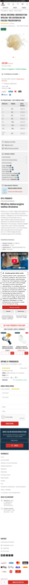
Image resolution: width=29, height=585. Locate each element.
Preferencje (21, 311)
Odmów (8, 311)
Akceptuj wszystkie (15, 307)
